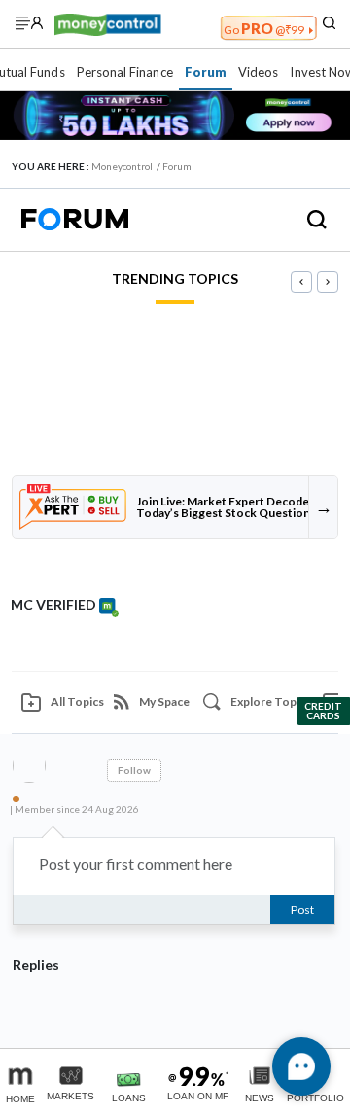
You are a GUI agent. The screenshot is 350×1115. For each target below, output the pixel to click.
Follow (134, 770)
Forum (206, 72)
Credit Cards (323, 710)
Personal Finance (125, 72)
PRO (264, 28)
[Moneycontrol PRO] (107, 23)
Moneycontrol (122, 166)
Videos (258, 72)
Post (302, 909)
